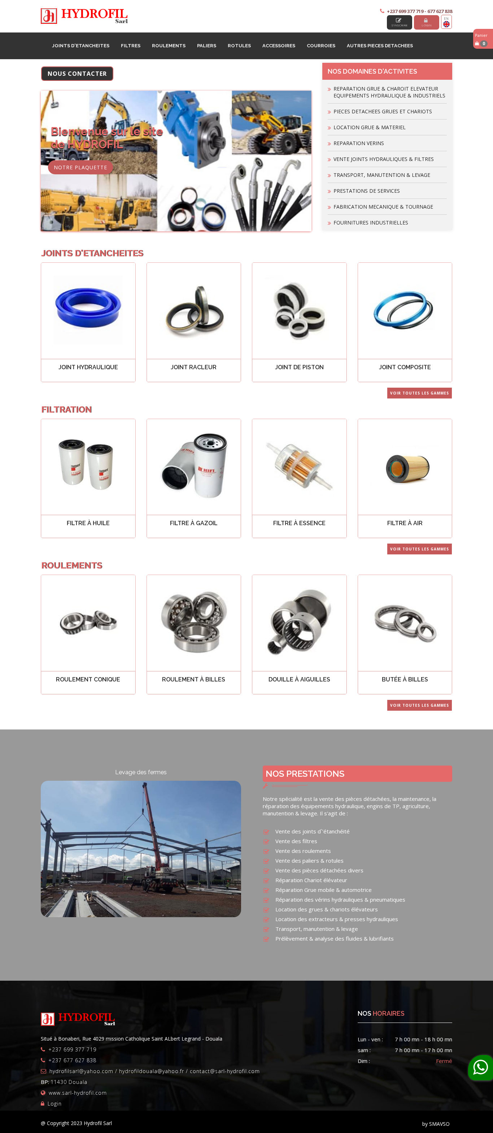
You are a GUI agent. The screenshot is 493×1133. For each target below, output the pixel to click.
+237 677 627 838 (72, 1060)
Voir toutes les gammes (419, 393)
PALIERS (206, 45)
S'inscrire (400, 25)
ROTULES (239, 45)
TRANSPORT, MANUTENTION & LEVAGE (381, 174)
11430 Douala (69, 1081)
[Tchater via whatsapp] (480, 1067)
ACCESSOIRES (278, 45)
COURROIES (321, 45)
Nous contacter (77, 74)
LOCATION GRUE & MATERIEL (369, 127)
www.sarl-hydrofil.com (78, 1092)
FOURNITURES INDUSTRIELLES (370, 222)
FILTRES (130, 45)
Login (427, 25)
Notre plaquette (80, 167)
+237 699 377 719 (72, 1049)
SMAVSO (439, 1123)
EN (446, 18)
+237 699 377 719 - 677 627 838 (419, 11)
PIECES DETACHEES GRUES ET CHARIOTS (382, 111)
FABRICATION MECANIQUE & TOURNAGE (383, 206)
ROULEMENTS (169, 45)
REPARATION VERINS (358, 143)
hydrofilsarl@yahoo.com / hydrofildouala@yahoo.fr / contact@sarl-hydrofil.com (154, 1071)
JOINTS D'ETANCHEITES (80, 45)
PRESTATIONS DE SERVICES (366, 190)
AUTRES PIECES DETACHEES (380, 45)
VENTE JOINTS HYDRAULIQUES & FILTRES (383, 159)
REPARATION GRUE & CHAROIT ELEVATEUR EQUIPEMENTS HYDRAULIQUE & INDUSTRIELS (389, 92)
